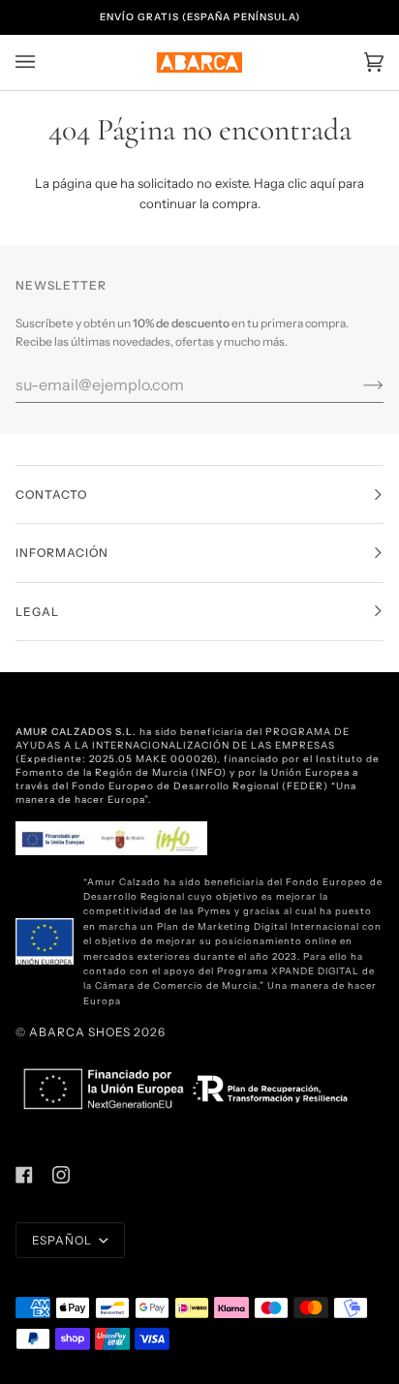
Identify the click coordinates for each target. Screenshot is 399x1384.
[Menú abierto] (44, 62)
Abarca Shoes (80, 1032)
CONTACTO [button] (51, 494)
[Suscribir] (358, 384)
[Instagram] (61, 1175)
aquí (322, 183)
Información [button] (61, 552)
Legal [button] (37, 611)
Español (63, 1240)
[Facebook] (24, 1175)
